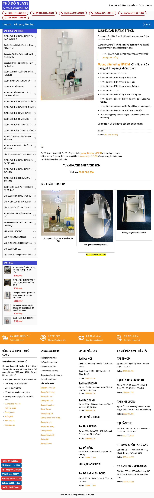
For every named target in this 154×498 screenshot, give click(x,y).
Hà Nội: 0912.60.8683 (10, 461)
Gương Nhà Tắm (47, 401)
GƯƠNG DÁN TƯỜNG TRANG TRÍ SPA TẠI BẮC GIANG (18, 161)
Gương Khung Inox (47, 405)
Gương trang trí (46, 422)
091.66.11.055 (90, 457)
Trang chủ (113, 5)
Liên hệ (149, 5)
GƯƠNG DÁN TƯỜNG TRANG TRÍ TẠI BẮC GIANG (18, 170)
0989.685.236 (86, 172)
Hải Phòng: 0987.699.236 (11, 470)
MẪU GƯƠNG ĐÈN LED (12, 249)
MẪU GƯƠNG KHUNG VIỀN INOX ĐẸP (18, 196)
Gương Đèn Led (46, 396)
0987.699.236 (90, 393)
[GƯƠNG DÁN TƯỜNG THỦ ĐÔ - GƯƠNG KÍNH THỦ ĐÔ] (15, 5)
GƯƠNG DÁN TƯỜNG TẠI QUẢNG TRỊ (18, 125)
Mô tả (42, 147)
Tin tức (141, 5)
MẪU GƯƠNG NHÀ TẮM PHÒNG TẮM (18, 243)
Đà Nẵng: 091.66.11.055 (11, 483)
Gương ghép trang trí (12, 404)
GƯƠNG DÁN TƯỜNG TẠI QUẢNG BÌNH (18, 131)
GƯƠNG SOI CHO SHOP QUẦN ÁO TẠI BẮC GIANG (18, 147)
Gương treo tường (47, 426)
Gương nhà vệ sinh (47, 435)
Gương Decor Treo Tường (50, 418)
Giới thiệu (122, 5)
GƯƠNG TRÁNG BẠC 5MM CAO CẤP (17, 81)
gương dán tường (110, 57)
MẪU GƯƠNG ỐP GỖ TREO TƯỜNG (17, 207)
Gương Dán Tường (47, 392)
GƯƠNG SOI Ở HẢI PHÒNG (14, 86)
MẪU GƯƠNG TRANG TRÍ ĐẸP (15, 237)
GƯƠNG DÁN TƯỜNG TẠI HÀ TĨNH (17, 119)
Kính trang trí (9, 421)
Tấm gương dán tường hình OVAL (96, 245)
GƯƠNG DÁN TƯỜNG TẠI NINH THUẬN (19, 107)
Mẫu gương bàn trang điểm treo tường (18, 255)
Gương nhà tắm (46, 431)
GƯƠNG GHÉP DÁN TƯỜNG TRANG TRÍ (17, 215)
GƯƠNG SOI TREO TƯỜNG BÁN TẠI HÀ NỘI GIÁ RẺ (18, 73)
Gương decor (10, 412)
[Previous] (41, 220)
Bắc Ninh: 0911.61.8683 (11, 465)
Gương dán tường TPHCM (114, 64)
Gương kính (45, 439)
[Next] (151, 220)
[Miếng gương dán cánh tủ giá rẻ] (134, 210)
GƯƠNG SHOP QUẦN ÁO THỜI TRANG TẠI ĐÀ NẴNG (18, 188)
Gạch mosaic (10, 425)
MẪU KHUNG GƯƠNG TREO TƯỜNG (17, 202)
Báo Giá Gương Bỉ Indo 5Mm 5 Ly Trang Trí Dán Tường (18, 46)
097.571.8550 (128, 436)
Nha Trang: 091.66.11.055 (11, 478)
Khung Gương (46, 409)
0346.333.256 (90, 378)
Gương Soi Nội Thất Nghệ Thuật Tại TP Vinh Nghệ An (18, 55)
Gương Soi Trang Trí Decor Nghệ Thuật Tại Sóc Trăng (18, 64)
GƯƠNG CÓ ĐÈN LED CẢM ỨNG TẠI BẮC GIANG (17, 138)
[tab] (42, 147)
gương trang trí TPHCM (88, 156)
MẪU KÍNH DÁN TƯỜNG (13, 231)
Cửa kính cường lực (48, 388)
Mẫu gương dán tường (23, 24)
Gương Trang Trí (47, 413)
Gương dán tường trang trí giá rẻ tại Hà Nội (58, 239)
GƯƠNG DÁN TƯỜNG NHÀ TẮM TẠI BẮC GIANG (17, 179)
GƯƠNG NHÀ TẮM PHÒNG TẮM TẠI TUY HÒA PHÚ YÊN (17, 94)
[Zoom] (43, 97)
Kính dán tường (10, 408)
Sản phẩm (131, 5)
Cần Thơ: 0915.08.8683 (10, 487)
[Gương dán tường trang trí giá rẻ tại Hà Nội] (58, 213)
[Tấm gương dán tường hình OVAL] (96, 216)
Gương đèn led (46, 443)
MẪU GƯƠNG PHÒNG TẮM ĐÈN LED (17, 154)
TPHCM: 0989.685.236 (10, 474)
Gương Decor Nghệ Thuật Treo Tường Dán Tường (18, 224)
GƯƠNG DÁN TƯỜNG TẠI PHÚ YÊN (17, 113)
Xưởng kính (9, 416)
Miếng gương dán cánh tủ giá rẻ (134, 232)
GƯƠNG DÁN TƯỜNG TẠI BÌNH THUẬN (18, 101)
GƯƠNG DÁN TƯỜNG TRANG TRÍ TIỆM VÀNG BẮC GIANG (18, 37)
